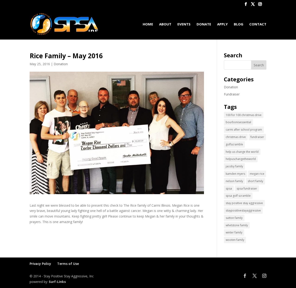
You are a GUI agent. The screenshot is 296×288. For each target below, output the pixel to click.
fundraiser (257, 137)
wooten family (235, 240)
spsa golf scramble (238, 196)
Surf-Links (57, 281)
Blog (238, 24)
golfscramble (234, 144)
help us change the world (242, 152)
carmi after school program (244, 130)
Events (184, 24)
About (165, 24)
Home (148, 24)
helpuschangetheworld (241, 159)
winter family (234, 232)
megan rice (257, 174)
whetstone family (237, 225)
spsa (229, 188)
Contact (257, 24)
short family (255, 181)
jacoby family (234, 166)
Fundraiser (232, 94)
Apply (222, 24)
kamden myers (235, 174)
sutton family (234, 218)
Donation (61, 64)
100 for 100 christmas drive (244, 115)
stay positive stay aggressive (244, 203)
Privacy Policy (40, 263)
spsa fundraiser (247, 188)
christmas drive (236, 137)
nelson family (234, 181)
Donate (204, 24)
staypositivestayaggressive (243, 210)
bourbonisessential (238, 122)
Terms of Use (68, 263)
